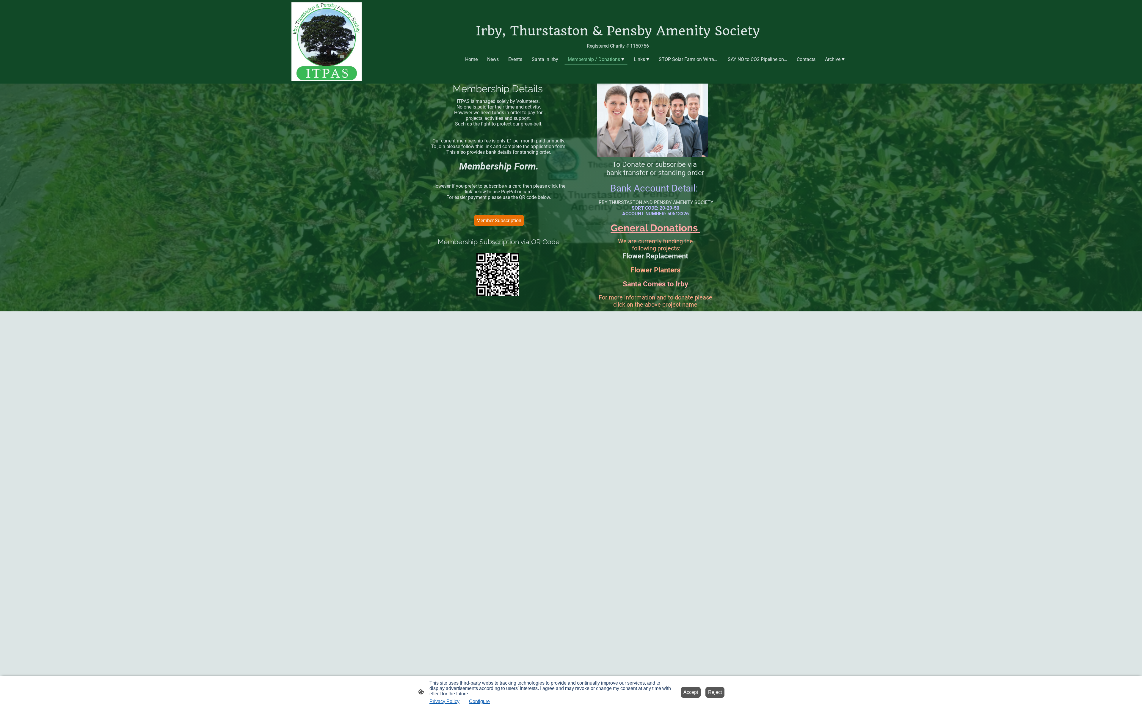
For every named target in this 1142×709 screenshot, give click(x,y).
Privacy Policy (444, 701)
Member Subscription (498, 220)
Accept (690, 692)
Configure (479, 701)
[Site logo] (326, 41)
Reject (715, 692)
